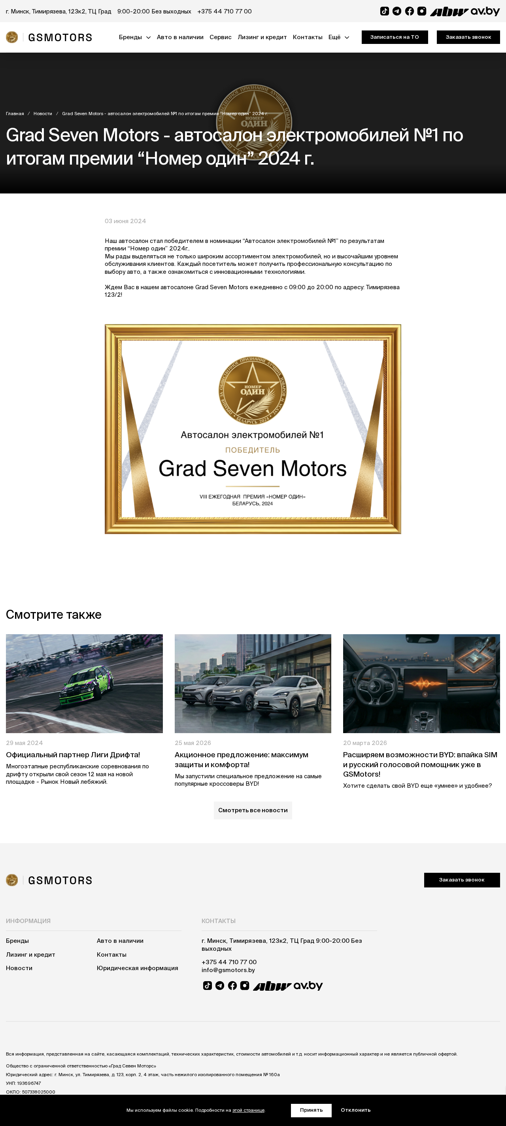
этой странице (248, 1110)
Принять (311, 1110)
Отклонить (356, 1110)
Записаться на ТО (394, 37)
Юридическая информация (137, 968)
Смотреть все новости (253, 810)
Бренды (130, 37)
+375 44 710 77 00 (224, 11)
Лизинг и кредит (262, 37)
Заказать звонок (468, 37)
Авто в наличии (180, 37)
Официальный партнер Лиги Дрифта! (73, 754)
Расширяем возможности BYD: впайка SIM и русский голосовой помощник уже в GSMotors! (420, 764)
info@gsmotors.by (228, 970)
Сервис (221, 37)
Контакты (308, 37)
